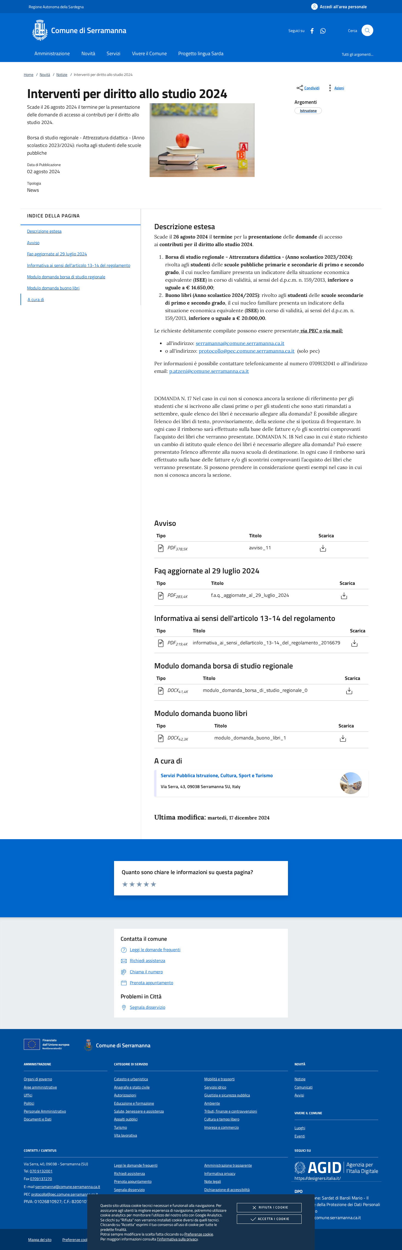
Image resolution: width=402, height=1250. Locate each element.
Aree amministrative (40, 1087)
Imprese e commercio (221, 1127)
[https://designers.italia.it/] (336, 1168)
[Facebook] (309, 30)
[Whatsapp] (320, 30)
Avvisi (299, 1095)
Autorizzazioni (125, 1095)
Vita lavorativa (125, 1135)
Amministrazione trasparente (228, 1165)
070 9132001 (41, 1171)
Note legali (212, 1181)
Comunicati (304, 1087)
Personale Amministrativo (45, 1111)
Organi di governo (38, 1079)
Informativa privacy (219, 1174)
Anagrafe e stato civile (132, 1087)
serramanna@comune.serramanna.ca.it (240, 343)
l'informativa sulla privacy (177, 1239)
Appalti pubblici (126, 1119)
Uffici (28, 1095)
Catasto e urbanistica (131, 1079)
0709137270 (41, 1179)
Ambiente (212, 1103)
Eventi (300, 1136)
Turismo (120, 1127)
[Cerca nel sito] (367, 30)
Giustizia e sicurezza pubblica (227, 1095)
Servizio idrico (215, 1087)
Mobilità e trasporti (219, 1079)
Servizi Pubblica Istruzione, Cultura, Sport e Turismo (217, 775)
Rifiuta (273, 1207)
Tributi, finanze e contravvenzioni (230, 1111)
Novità (45, 75)
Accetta (273, 1218)
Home (28, 75)
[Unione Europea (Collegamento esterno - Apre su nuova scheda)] (48, 1045)
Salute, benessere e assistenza (139, 1111)
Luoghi (300, 1128)
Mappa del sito (39, 1240)
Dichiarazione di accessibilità (227, 1190)
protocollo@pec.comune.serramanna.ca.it (247, 351)
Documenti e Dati (37, 1119)
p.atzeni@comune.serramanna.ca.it (209, 371)
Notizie (61, 75)
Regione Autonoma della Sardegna (56, 7)
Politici (29, 1103)
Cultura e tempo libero (221, 1119)
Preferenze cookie (198, 1234)
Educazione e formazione (134, 1103)
